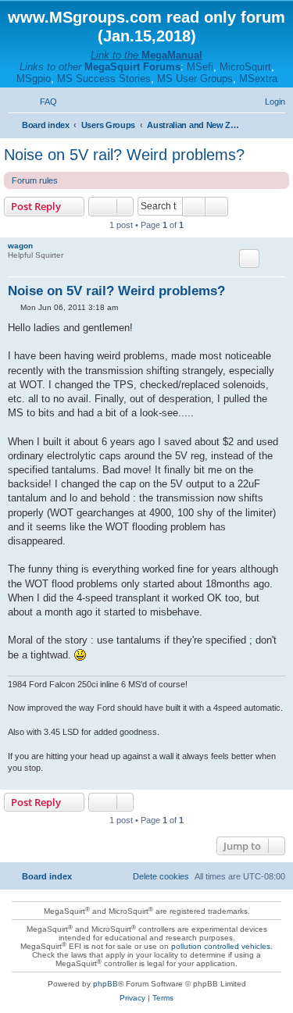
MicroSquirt (245, 67)
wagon (20, 245)
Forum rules (35, 180)
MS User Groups (195, 78)
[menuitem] (41, 101)
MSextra (258, 78)
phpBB (105, 983)
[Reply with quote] (249, 258)
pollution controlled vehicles (220, 946)
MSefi (200, 67)
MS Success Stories (104, 78)
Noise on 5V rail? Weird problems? (124, 154)
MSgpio (33, 78)
